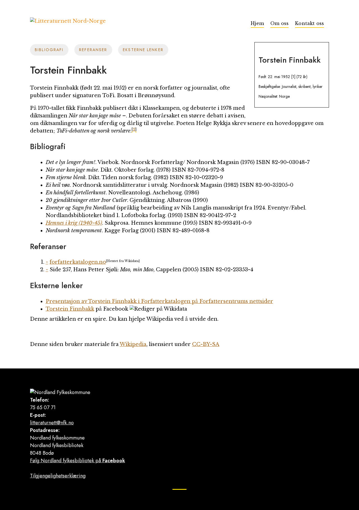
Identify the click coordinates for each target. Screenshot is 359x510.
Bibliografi (49, 50)
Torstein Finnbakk (70, 309)
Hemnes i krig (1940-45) (74, 223)
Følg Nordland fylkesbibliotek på (77, 460)
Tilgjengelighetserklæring (58, 475)
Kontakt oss (309, 23)
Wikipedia (133, 344)
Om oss (279, 23)
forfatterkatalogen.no (78, 262)
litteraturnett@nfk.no (52, 422)
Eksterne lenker (143, 50)
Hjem (257, 23)
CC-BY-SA (205, 344)
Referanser (93, 50)
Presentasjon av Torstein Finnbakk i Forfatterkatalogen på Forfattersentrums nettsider (159, 301)
